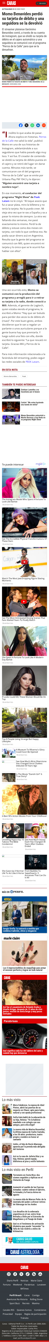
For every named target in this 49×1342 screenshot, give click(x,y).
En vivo (42, 3)
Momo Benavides (10, 376)
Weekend (17, 1284)
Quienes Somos (24, 1310)
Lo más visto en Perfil (17, 1170)
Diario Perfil (12, 1280)
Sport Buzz (15, 1303)
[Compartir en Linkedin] (38, 125)
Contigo (36, 1295)
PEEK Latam (32, 361)
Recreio (26, 1303)
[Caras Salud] (24, 1242)
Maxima (35, 1303)
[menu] (4, 3)
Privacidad (8, 1314)
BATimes (24, 1288)
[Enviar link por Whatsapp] (32, 125)
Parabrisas (29, 1284)
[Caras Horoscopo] (24, 1254)
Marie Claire (36, 1280)
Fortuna (7, 1284)
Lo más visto (11, 1100)
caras (24, 978)
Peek (24, 376)
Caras (27, 1295)
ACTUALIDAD (7, 9)
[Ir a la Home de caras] (11, 4)
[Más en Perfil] (16, 892)
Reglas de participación (35, 1314)
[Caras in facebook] (15, 1274)
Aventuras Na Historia (17, 1299)
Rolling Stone (36, 1299)
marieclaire (24, 939)
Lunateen (41, 1284)
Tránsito (25, 1318)
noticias (24, 899)
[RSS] (34, 1274)
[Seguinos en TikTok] (28, 1274)
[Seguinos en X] (21, 1274)
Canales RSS (8, 1310)
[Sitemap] (40, 1274)
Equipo (18, 1314)
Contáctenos (40, 1310)
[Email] (44, 125)
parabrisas (24, 1022)
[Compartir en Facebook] (21, 125)
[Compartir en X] (26, 125)
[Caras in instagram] (9, 1274)
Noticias (24, 1280)
